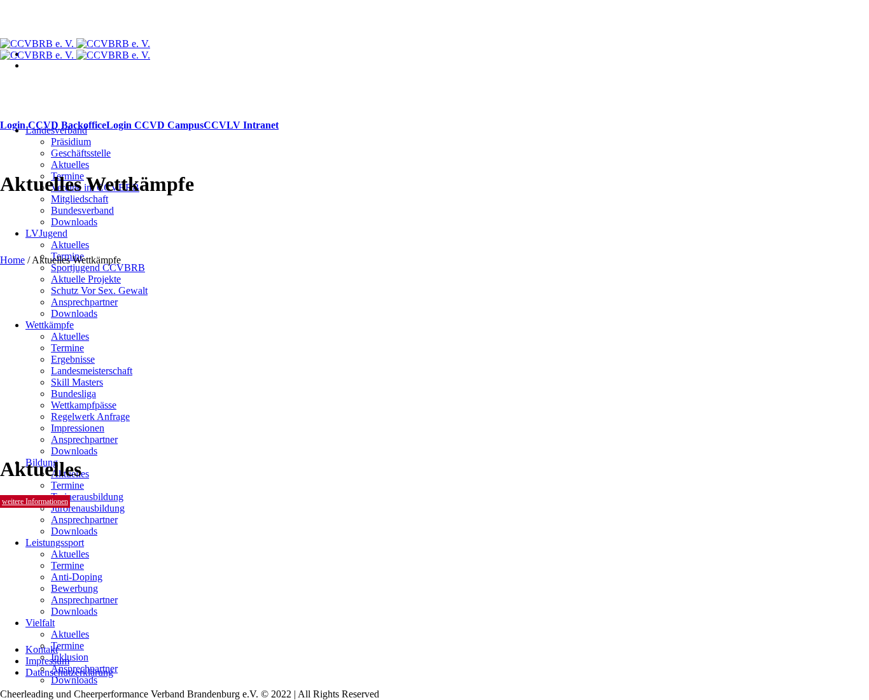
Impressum (47, 660)
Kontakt (41, 649)
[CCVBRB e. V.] (75, 49)
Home (12, 260)
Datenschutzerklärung (69, 672)
